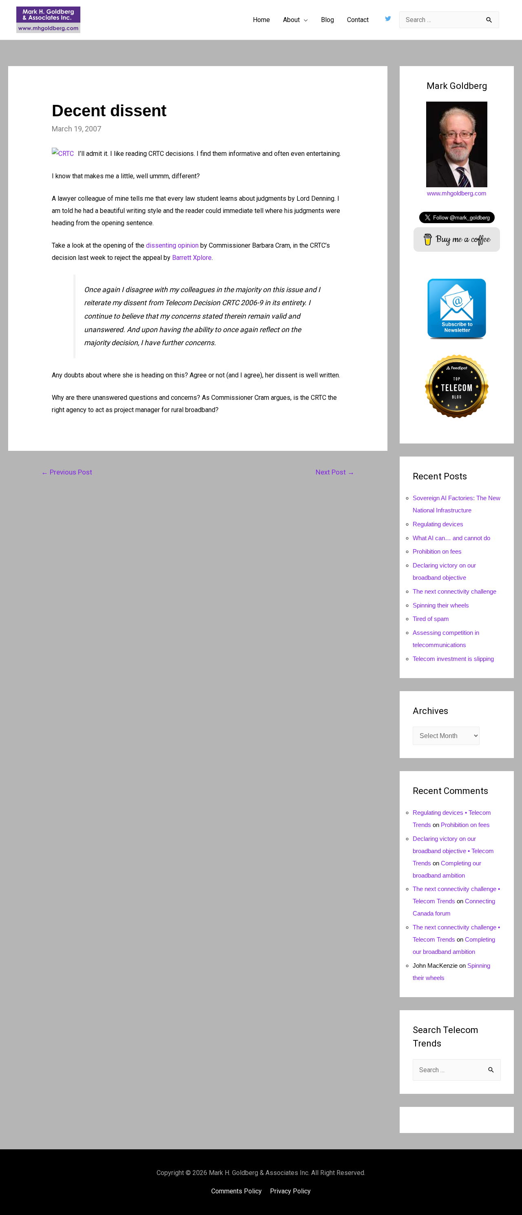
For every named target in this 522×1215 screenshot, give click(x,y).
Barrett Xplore (192, 258)
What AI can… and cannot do (451, 537)
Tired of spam (431, 618)
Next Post (335, 472)
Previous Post (66, 472)
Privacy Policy (290, 1191)
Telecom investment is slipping (453, 658)
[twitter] (389, 19)
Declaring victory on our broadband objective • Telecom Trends (453, 851)
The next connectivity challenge (454, 591)
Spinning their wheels (441, 605)
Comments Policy (236, 1191)
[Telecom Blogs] (457, 385)
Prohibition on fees (437, 551)
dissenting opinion (172, 245)
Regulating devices (438, 524)
